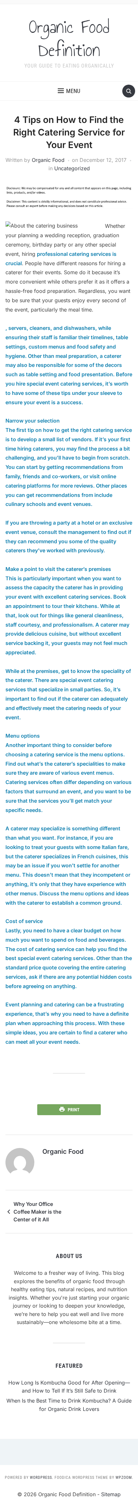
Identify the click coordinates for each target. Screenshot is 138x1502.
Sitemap (111, 1494)
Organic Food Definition (69, 38)
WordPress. (41, 1477)
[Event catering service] (69, 1092)
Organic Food (48, 160)
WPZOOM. (124, 1477)
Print (74, 1109)
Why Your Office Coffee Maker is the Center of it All (37, 1212)
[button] (69, 91)
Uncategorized (72, 168)
